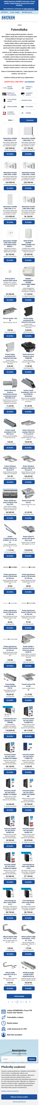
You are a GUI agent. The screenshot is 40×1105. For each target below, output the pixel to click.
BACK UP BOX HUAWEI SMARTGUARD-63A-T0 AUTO (28, 243)
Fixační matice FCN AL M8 (28, 685)
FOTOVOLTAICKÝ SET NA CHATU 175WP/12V (28, 756)
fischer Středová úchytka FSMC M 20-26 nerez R (28, 468)
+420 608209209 (29, 82)
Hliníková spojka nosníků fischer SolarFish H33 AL (28, 974)
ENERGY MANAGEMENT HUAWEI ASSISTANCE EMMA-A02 (28, 282)
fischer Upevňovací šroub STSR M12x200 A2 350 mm (10, 648)
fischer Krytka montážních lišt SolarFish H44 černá (28, 320)
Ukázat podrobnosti (19, 1102)
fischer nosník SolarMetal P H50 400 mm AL (10, 432)
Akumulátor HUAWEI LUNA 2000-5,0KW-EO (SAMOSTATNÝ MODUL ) (10, 243)
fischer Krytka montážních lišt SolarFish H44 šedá (10, 356)
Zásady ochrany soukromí (9, 1091)
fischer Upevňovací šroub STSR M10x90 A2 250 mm (28, 576)
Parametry (29, 120)
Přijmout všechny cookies (19, 1097)
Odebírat (32, 1059)
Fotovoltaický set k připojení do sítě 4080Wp (10, 720)
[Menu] (35, 18)
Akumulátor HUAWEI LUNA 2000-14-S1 (10, 139)
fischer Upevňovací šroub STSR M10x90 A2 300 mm (10, 612)
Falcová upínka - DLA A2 (10, 319)
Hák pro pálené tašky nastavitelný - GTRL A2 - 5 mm (28, 938)
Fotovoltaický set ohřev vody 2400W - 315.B (28, 866)
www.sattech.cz (29, 9)
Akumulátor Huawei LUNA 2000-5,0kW (28, 207)
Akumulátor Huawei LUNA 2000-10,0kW (10, 173)
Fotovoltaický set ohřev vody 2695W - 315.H (28, 902)
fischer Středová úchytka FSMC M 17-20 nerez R (10, 468)
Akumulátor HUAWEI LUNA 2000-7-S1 (28, 139)
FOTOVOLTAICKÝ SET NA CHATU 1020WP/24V (28, 720)
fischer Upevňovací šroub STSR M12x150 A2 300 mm (28, 612)
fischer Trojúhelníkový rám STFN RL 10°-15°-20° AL (10, 539)
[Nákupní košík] (30, 18)
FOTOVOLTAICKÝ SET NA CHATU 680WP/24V (28, 830)
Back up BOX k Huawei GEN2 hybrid (10, 279)
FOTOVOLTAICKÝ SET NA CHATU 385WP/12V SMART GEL (28, 793)
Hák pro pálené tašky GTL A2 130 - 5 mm (10, 937)
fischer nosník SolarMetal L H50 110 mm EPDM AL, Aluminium (28, 393)
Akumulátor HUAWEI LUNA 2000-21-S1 (10, 207)
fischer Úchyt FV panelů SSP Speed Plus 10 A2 (28, 538)
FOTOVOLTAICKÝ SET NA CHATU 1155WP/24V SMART (10, 756)
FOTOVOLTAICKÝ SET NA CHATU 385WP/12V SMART (10, 792)
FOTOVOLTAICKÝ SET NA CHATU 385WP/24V (10, 830)
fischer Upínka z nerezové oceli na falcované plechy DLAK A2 (28, 649)
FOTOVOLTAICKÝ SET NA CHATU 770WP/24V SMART (10, 866)
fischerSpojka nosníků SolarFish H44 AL (10, 686)
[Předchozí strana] (8, 1002)
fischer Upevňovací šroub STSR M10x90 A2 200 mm (10, 576)
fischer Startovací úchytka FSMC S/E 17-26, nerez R (28, 432)
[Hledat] (25, 18)
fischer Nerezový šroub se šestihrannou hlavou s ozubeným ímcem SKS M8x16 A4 (10, 394)
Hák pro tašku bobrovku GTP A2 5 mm (10, 974)
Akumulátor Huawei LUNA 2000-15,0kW (28, 173)
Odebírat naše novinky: (19, 1053)
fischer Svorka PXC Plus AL (28, 501)
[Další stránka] (30, 1002)
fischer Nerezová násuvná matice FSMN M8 (28, 356)
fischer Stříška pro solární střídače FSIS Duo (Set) (10, 502)
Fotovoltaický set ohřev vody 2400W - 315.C (10, 902)
